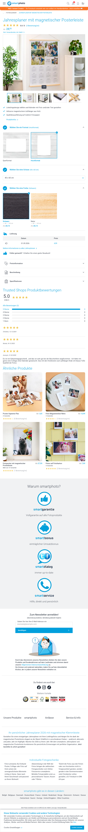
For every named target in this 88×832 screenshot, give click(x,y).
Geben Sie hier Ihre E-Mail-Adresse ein (32, 621)
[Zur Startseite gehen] (16, 3)
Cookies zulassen (77, 827)
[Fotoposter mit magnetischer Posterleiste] (22, 441)
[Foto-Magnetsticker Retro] (65, 391)
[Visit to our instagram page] (44, 687)
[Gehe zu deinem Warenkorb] (83, 3)
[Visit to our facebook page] (38, 687)
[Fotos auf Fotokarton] (65, 441)
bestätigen (22, 630)
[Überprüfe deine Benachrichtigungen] (78, 3)
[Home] (3, 13)
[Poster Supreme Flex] (22, 391)
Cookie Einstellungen (12, 828)
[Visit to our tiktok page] (49, 687)
